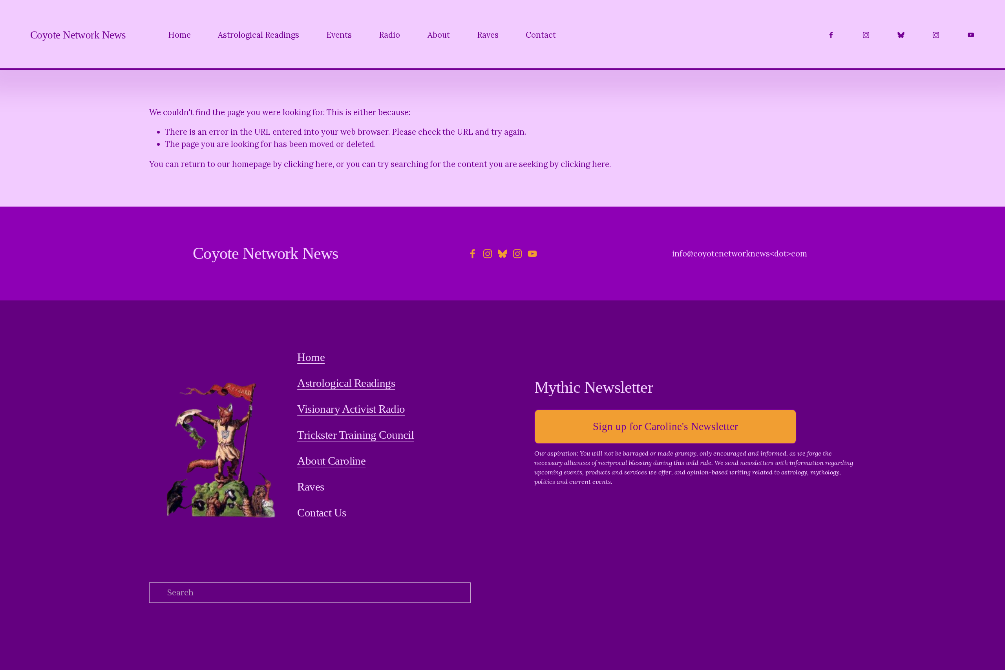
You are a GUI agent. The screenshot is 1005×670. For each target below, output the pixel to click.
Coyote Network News (78, 35)
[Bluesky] (901, 35)
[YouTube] (971, 35)
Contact (541, 35)
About (439, 35)
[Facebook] (831, 35)
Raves (488, 35)
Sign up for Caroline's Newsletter (665, 426)
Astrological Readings (258, 35)
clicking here (308, 164)
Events (339, 35)
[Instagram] (866, 35)
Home (179, 35)
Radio (389, 35)
